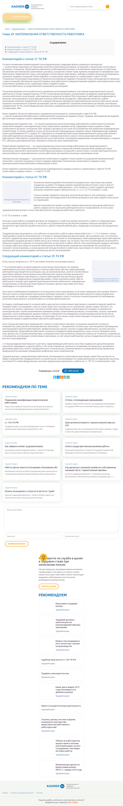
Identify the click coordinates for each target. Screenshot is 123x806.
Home (7, 29)
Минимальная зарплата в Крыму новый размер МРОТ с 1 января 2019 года (69, 767)
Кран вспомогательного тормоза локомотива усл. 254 (90, 423)
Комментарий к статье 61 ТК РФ (21, 49)
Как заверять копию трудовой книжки (24, 446)
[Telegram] (64, 377)
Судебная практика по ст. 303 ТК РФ (58, 660)
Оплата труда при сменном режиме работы (87, 446)
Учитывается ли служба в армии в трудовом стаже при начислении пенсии (61, 561)
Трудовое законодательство (55, 673)
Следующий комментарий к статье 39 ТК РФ (27, 52)
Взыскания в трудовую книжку (66, 604)
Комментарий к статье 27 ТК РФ (21, 47)
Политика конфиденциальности (22, 793)
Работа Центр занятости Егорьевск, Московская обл (31, 467)
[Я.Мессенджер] (54, 377)
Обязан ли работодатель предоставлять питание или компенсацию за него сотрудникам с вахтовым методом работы (68, 746)
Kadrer (19, 6)
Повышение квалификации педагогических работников (26, 401)
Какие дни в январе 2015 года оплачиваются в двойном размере (68, 689)
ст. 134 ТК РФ (12, 422)
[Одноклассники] (61, 377)
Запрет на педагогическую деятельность (61, 706)
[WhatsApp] (68, 377)
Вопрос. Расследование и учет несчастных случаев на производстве (68, 643)
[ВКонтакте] (58, 377)
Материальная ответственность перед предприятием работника (106, 280)
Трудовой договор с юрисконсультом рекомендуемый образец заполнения (68, 624)
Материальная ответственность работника (17, 201)
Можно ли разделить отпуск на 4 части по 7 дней (29, 491)
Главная (5, 793)
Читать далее (48, 586)
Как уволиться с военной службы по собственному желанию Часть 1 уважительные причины (90, 468)
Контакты (39, 793)
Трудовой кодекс (20, 17)
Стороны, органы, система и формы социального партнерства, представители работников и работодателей (58, 723)
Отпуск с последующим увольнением (84, 400)
